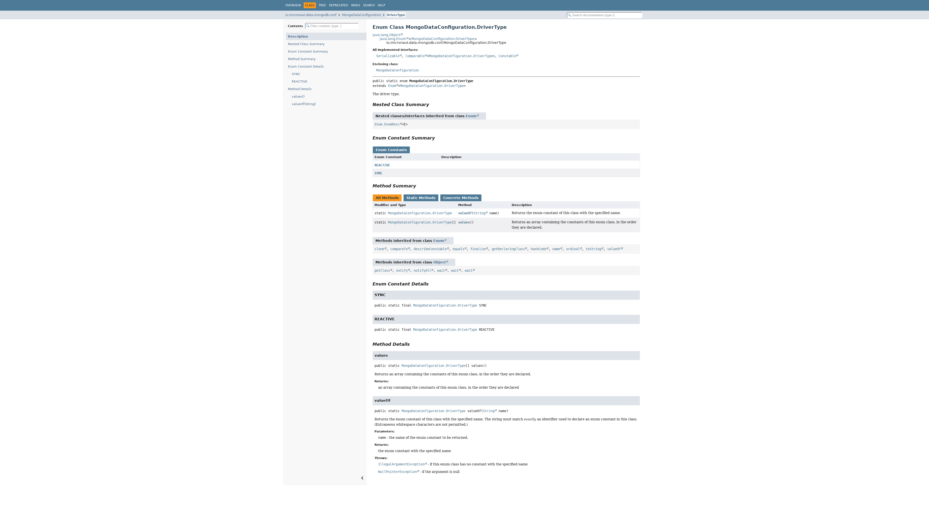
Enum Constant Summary (308, 51)
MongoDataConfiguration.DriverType (442, 39)
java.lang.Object (386, 35)
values (464, 222)
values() (298, 96)
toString (593, 249)
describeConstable (430, 249)
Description (298, 36)
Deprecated (338, 5)
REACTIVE (299, 81)
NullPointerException (397, 472)
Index (355, 5)
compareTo (399, 249)
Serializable (387, 56)
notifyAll (422, 270)
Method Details (300, 89)
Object (439, 262)
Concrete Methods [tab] (461, 198)
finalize (478, 249)
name (556, 249)
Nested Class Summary (306, 44)
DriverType (396, 15)
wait (441, 270)
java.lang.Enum (393, 39)
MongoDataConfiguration (361, 15)
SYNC (296, 74)
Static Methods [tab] (420, 198)
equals (458, 249)
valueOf (465, 213)
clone (379, 249)
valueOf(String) (304, 104)
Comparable (415, 56)
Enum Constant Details (306, 66)
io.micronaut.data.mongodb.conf (311, 15)
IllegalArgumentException (401, 464)
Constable (507, 56)
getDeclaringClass (508, 249)
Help (381, 5)
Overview (293, 5)
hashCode (538, 249)
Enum (392, 86)
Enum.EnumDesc (387, 124)
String (479, 213)
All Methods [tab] (387, 198)
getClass (382, 270)
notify (402, 270)
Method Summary (302, 59)
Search (369, 5)
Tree (322, 5)
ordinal (573, 249)
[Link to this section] (433, 104)
